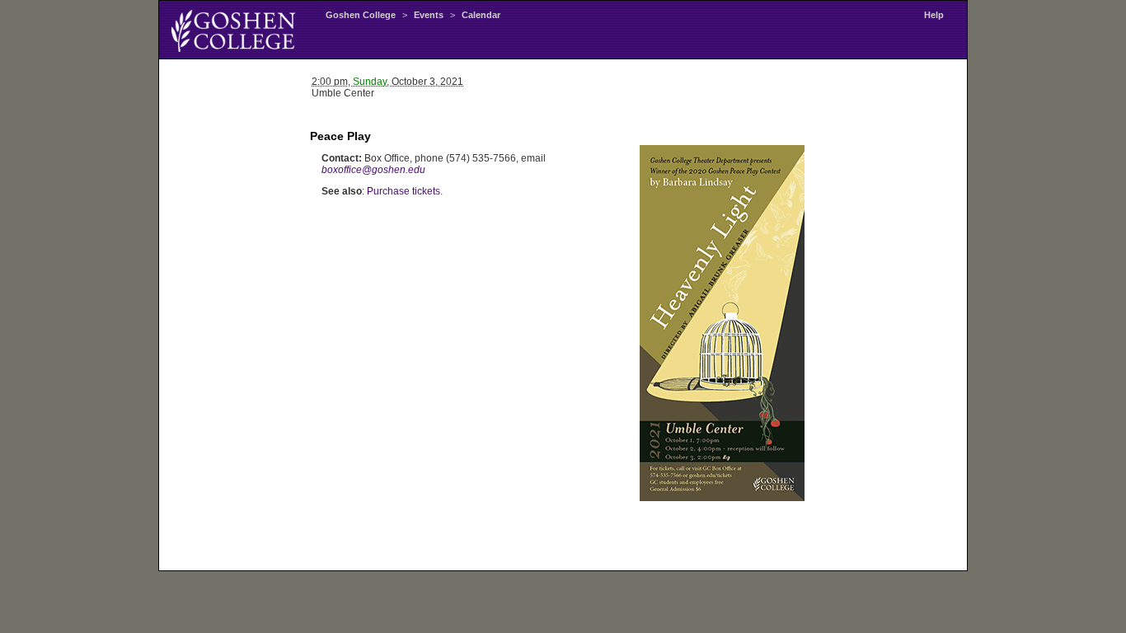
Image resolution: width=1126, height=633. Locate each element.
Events (428, 15)
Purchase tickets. (405, 191)
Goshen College (361, 15)
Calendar (481, 15)
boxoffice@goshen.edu (373, 170)
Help (934, 15)
